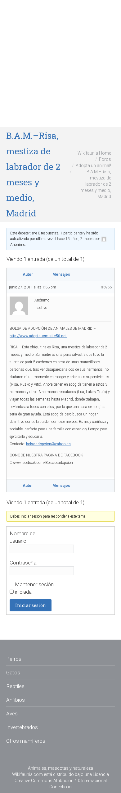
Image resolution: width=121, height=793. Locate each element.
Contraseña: (24, 563)
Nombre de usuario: (22, 537)
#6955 (106, 287)
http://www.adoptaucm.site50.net (38, 336)
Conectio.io (60, 786)
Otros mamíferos (25, 741)
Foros (105, 159)
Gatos (13, 672)
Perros (13, 659)
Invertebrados (22, 727)
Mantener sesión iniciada (34, 588)
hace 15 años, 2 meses (75, 239)
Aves (12, 713)
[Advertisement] (60, 63)
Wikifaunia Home (94, 153)
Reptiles (15, 686)
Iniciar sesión (30, 605)
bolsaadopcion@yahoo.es (48, 444)
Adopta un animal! (93, 165)
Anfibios (15, 700)
